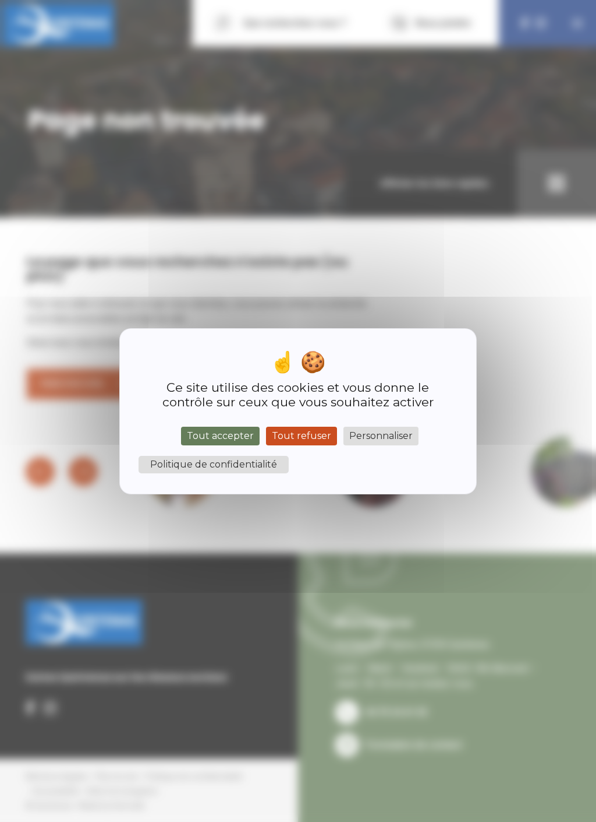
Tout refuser (301, 435)
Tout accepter (220, 435)
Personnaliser (381, 435)
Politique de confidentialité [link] (213, 464)
